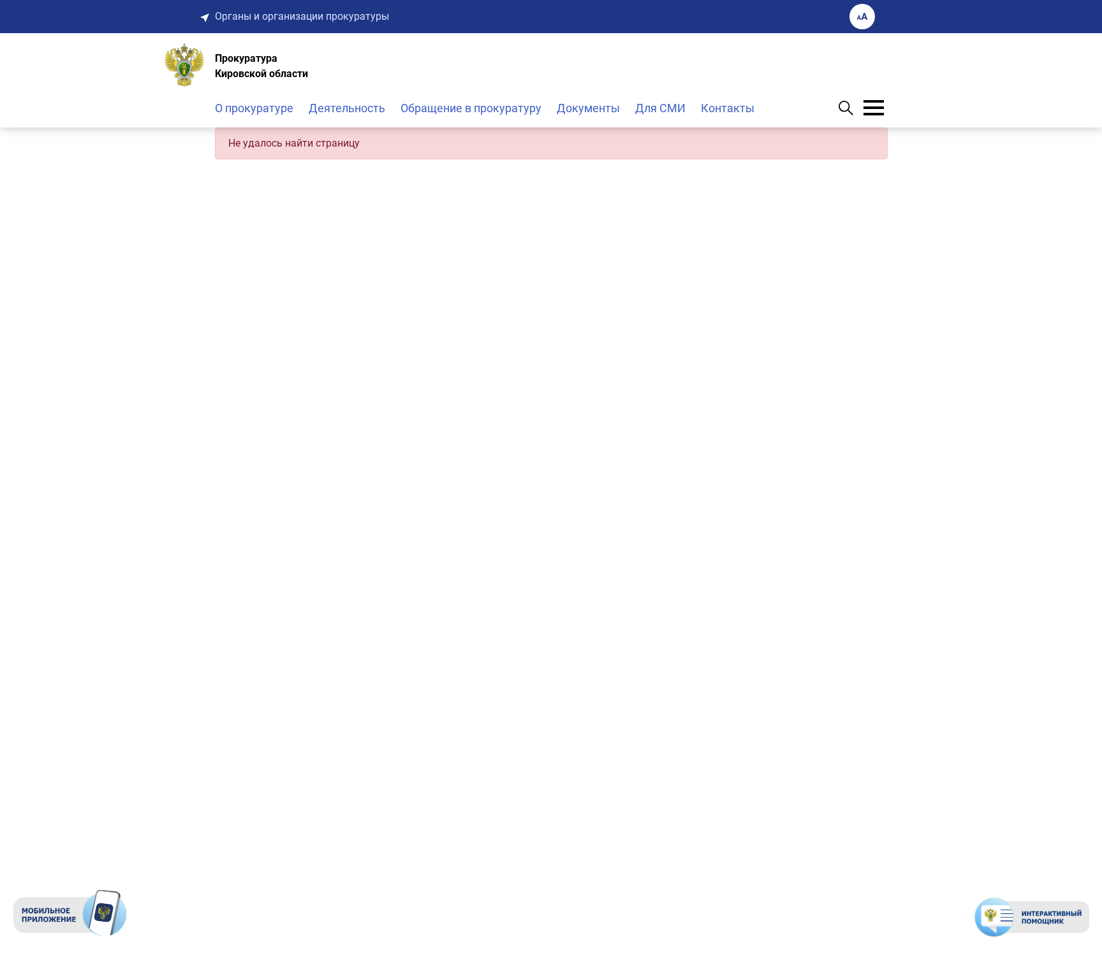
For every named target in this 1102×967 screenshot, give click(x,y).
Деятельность (347, 108)
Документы (588, 108)
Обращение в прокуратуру (470, 108)
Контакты (727, 108)
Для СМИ (660, 108)
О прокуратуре (254, 108)
